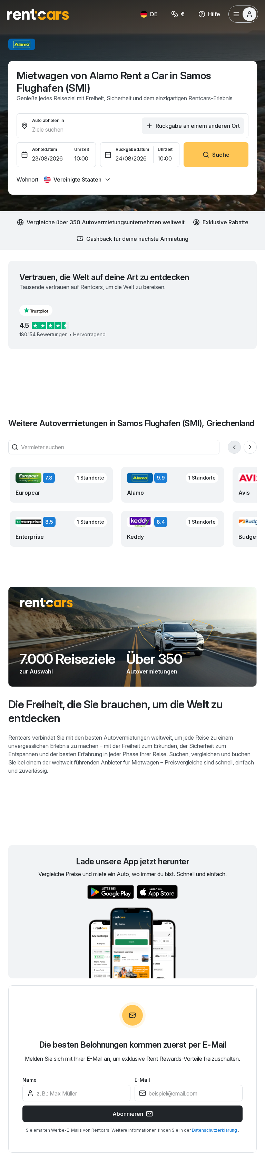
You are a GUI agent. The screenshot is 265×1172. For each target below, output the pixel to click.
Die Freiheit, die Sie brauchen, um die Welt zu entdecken (115, 711)
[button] (41, 310)
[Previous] (234, 447)
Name (29, 1080)
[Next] (250, 447)
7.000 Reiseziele (67, 659)
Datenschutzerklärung (215, 1130)
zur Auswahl (36, 671)
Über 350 (154, 659)
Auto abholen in (48, 120)
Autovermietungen (151, 671)
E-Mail (142, 1080)
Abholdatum (44, 149)
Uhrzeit (81, 149)
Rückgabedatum (132, 149)
